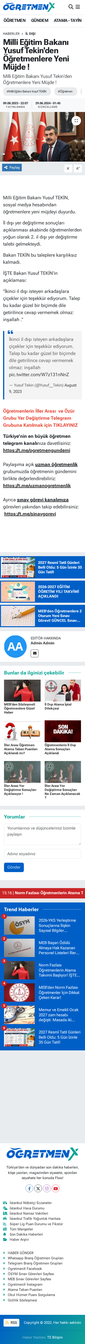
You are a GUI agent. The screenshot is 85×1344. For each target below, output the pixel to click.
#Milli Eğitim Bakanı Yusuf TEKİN (26, 91)
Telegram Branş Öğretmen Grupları (35, 1263)
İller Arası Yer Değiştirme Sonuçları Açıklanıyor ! (20, 790)
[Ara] (70, 7)
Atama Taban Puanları (25, 1290)
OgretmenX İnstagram (25, 1284)
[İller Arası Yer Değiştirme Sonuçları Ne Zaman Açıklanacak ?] (63, 771)
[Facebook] (29, 1188)
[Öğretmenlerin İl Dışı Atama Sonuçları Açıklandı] (63, 731)
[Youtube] (56, 1188)
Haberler (11, 34)
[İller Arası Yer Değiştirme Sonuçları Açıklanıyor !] (22, 771)
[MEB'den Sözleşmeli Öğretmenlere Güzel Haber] (22, 690)
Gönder (14, 867)
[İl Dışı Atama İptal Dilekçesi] (63, 690)
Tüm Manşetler (21, 1229)
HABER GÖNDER (21, 1253)
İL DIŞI (30, 34)
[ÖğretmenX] (29, 7)
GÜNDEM (39, 20)
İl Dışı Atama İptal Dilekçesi (58, 706)
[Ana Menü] (78, 7)
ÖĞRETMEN (15, 20)
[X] (38, 1188)
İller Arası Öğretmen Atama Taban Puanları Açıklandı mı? (21, 749)
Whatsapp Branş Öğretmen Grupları (36, 1258)
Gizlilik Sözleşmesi (22, 1300)
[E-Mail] (34, 653)
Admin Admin (42, 643)
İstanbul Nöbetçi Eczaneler (31, 1203)
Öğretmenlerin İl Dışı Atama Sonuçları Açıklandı (60, 749)
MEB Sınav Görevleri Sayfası (29, 1279)
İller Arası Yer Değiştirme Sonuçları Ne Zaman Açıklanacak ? (62, 791)
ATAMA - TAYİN (68, 20)
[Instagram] (47, 1188)
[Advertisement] (42, 1096)
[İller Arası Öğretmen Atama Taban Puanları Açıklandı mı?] (22, 731)
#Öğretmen (65, 91)
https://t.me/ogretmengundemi (36, 450)
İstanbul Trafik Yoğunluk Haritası (35, 1218)
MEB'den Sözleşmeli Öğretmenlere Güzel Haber (19, 708)
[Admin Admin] (15, 646)
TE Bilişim (55, 1337)
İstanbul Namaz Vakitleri (29, 1213)
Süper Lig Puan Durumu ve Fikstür (36, 1224)
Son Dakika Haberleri (26, 1234)
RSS (13, 1322)
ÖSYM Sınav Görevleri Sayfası (31, 1274)
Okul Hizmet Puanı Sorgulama (31, 1295)
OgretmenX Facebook (25, 1269)
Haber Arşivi (19, 1239)
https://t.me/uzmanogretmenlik (37, 485)
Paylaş (14, 167)
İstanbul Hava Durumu (27, 1208)
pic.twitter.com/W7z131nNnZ (39, 374)
